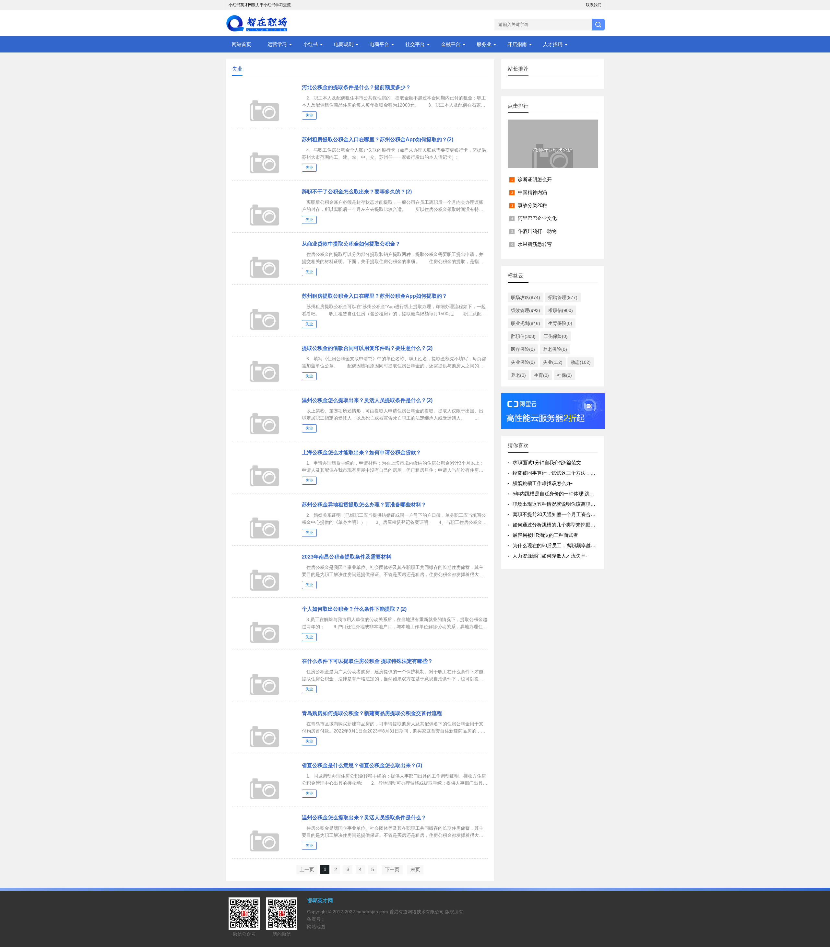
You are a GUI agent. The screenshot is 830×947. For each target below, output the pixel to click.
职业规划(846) (525, 323)
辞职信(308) (523, 336)
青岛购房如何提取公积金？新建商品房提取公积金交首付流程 (372, 713)
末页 (415, 869)
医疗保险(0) (523, 349)
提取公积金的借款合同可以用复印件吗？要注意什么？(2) (367, 348)
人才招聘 (553, 44)
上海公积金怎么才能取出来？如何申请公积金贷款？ (361, 452)
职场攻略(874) (525, 297)
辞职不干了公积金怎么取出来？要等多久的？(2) (357, 191)
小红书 (310, 44)
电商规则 (343, 44)
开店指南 (517, 44)
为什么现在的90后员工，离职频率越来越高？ (561, 545)
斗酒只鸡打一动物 (537, 231)
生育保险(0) (560, 323)
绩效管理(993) (525, 310)
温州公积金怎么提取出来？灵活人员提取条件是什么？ (364, 817)
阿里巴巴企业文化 (537, 218)
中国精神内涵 (532, 192)
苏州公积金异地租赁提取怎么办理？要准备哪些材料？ (364, 504)
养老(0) (518, 375)
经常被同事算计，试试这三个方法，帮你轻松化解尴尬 (571, 473)
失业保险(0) (523, 362)
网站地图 (316, 926)
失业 (309, 115)
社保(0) (564, 375)
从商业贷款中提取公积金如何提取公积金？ (351, 244)
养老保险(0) (555, 349)
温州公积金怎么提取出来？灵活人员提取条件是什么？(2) (367, 400)
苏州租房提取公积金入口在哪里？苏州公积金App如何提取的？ (374, 296)
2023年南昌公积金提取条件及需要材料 (346, 557)
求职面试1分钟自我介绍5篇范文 (547, 462)
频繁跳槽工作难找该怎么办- (543, 483)
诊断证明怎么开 (535, 179)
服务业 (484, 44)
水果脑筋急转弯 (535, 244)
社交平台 (415, 44)
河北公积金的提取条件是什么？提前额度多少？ (356, 87)
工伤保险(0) (556, 336)
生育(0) (541, 375)
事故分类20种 (532, 205)
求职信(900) (560, 310)
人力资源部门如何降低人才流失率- (550, 556)
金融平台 (450, 44)
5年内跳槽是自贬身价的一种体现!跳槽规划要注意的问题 (573, 493)
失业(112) (553, 362)
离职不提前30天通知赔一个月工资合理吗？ (559, 514)
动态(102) (581, 362)
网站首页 (241, 44)
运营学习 (277, 44)
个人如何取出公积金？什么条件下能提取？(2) (354, 609)
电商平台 (379, 44)
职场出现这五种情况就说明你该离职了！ (556, 504)
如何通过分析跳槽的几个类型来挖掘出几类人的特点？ (571, 524)
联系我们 (593, 5)
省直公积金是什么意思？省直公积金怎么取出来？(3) (362, 765)
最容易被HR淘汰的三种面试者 (545, 535)
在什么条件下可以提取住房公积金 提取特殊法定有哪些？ (367, 661)
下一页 (392, 869)
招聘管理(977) (562, 297)
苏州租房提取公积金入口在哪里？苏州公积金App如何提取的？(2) (377, 139)
